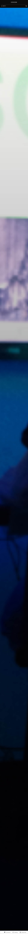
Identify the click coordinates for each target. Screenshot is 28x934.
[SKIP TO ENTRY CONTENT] (14, 494)
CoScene (14, 2)
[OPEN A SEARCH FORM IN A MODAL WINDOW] (26, 6)
